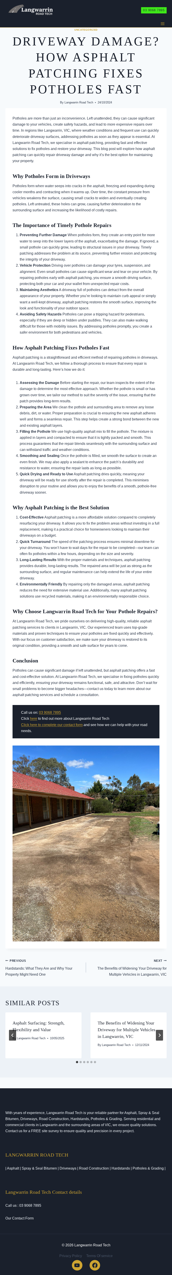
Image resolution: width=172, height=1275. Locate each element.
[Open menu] (162, 23)
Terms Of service (99, 1256)
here (33, 718)
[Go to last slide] (12, 1035)
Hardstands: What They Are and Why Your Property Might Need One (38, 967)
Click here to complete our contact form (52, 725)
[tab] (77, 1062)
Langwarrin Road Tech (78, 102)
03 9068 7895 (154, 10)
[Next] (159, 1035)
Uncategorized (85, 29)
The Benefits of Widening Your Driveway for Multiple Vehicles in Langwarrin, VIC (132, 967)
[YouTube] (77, 1265)
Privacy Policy (70, 1256)
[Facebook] (95, 1265)
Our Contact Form (19, 1218)
